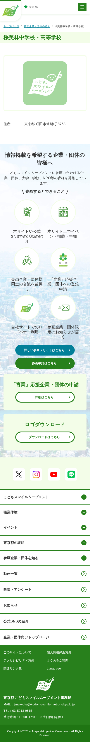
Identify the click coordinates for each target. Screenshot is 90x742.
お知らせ (10, 605)
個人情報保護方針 (59, 652)
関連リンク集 (12, 668)
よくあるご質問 (57, 660)
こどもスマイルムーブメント (26, 497)
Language (54, 668)
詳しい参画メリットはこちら (44, 350)
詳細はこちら (44, 397)
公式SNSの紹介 (16, 621)
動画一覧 (10, 573)
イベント (10, 527)
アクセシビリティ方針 (18, 660)
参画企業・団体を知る (20, 558)
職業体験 (10, 512)
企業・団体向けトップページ (26, 637)
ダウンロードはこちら (44, 437)
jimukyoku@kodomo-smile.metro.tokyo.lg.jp (44, 704)
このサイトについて (17, 652)
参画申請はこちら (44, 363)
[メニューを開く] (82, 7)
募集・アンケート (17, 589)
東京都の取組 (13, 543)
